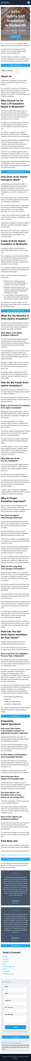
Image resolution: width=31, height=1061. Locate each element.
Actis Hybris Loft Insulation (9, 43)
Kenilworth (5, 961)
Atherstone (20, 854)
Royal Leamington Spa (9, 966)
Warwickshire (6, 971)
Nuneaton (3, 854)
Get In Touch (15, 1037)
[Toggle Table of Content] (15, 71)
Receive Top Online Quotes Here (15, 310)
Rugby (4, 964)
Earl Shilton (27, 854)
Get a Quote (14, 36)
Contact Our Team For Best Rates (15, 171)
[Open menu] (28, 2)
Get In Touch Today (15, 65)
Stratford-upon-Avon (8, 973)
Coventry (9, 854)
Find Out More (15, 716)
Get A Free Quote (15, 945)
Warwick (5, 968)
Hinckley (14, 854)
